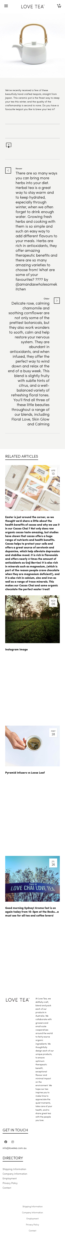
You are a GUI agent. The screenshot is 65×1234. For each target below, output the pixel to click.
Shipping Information (14, 1169)
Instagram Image (16, 649)
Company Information (15, 1173)
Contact (7, 1187)
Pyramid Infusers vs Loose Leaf (25, 772)
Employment (10, 1178)
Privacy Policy (10, 1183)
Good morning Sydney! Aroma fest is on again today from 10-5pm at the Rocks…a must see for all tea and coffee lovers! (32, 911)
